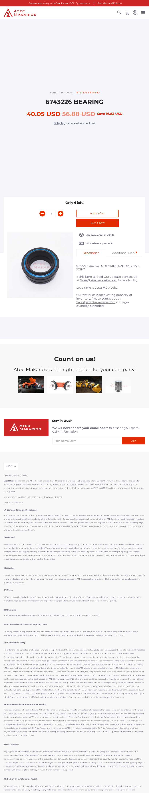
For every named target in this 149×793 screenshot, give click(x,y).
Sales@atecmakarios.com (98, 280)
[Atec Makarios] (20, 13)
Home (53, 92)
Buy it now (97, 222)
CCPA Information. (65, 431)
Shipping (59, 123)
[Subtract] (42, 213)
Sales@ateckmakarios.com (95, 302)
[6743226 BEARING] (40, 265)
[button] (119, 13)
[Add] (60, 213)
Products (67, 92)
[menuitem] (119, 13)
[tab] (91, 253)
